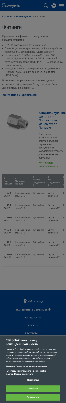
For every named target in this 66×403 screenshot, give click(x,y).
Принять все (33, 397)
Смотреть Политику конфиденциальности (26, 366)
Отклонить (33, 388)
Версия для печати (23, 373)
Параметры (33, 379)
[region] (33, 369)
